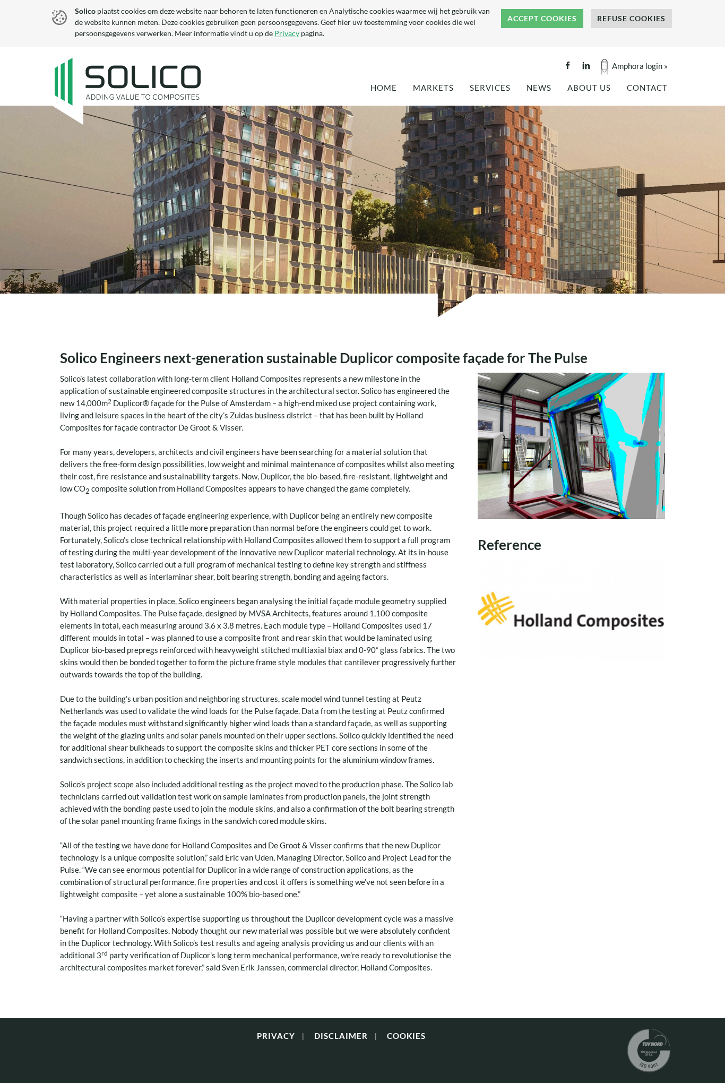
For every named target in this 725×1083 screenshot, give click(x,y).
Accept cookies (542, 18)
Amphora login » (640, 66)
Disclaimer (341, 1036)
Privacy (286, 33)
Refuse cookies (631, 18)
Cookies (406, 1036)
